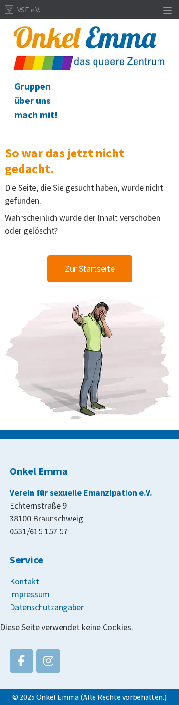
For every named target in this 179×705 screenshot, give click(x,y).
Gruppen (32, 86)
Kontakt (24, 581)
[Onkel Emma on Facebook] (21, 661)
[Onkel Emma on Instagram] (48, 661)
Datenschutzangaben (47, 607)
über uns (32, 100)
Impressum (30, 594)
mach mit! (36, 115)
